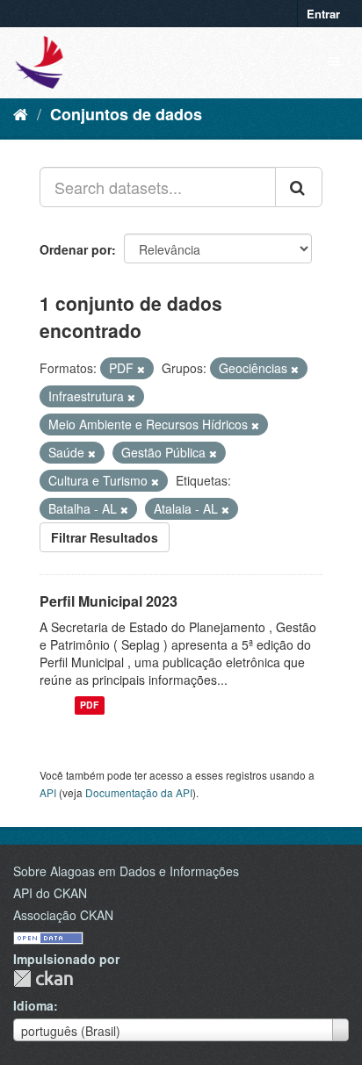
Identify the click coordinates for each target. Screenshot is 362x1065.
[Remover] (141, 369)
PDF (89, 705)
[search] (298, 187)
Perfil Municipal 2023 (108, 601)
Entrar (323, 13)
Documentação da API (138, 792)
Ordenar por (76, 249)
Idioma (33, 1005)
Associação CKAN (63, 915)
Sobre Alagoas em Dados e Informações (126, 871)
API (48, 792)
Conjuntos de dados (126, 114)
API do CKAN (50, 893)
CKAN (43, 978)
